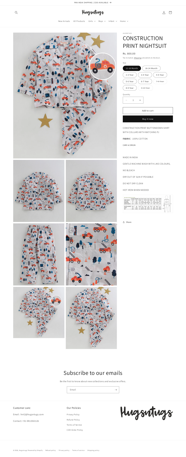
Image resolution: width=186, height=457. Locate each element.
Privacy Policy (73, 414)
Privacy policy (64, 450)
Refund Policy (73, 419)
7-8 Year (161, 82)
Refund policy (50, 450)
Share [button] (129, 222)
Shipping (137, 58)
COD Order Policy (75, 430)
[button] (16, 12)
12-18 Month (132, 68)
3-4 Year (145, 75)
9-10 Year (147, 89)
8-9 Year (130, 88)
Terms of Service (74, 425)
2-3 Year (130, 75)
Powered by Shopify (35, 450)
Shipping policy (93, 450)
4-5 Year (160, 75)
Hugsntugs (23, 450)
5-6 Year (130, 81)
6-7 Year (145, 81)
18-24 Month (151, 68)
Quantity (126, 94)
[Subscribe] (116, 389)
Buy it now (147, 119)
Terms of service (78, 450)
